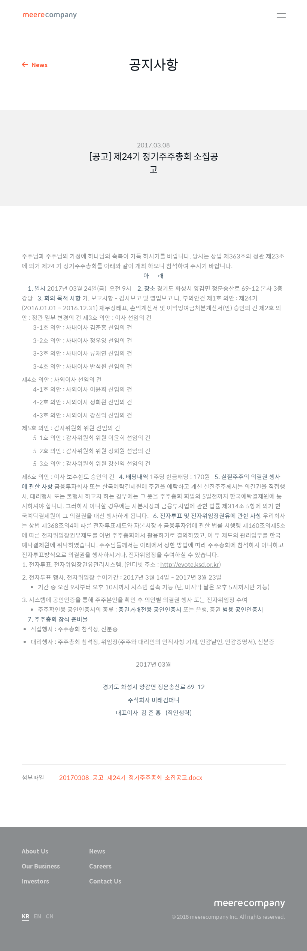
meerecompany (50, 16)
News (39, 64)
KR (25, 916)
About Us (35, 850)
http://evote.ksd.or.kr (189, 564)
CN (50, 916)
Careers (100, 865)
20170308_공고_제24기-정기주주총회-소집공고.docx (130, 777)
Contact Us (105, 880)
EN (37, 916)
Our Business (41, 865)
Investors (35, 880)
